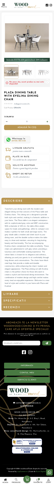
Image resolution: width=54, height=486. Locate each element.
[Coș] (27, 479)
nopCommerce (22, 471)
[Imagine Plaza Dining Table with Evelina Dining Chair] (27, 38)
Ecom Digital (40, 471)
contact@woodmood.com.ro (28, 403)
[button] (47, 71)
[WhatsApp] (49, 472)
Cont (48, 482)
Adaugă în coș (27, 127)
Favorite (47, 81)
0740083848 (27, 406)
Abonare (46, 343)
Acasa (5, 482)
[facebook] (47, 5)
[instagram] (51, 5)
